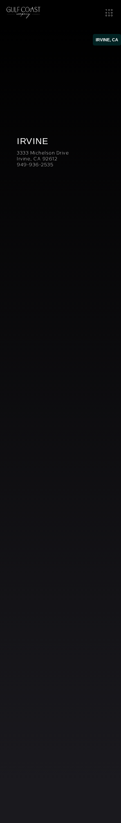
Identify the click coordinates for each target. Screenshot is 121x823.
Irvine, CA (107, 39)
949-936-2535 (35, 164)
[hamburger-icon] (109, 13)
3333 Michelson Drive (43, 152)
